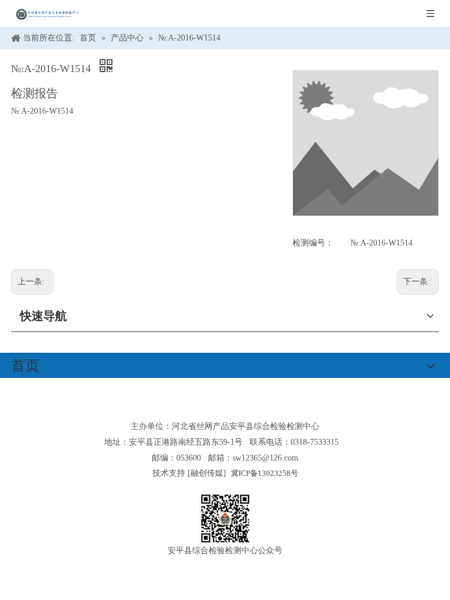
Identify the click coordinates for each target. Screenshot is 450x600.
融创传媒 (206, 473)
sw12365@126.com (265, 458)
